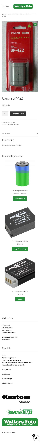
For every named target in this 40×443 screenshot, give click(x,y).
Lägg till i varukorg (18, 113)
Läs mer (20, 299)
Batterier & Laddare (13, 14)
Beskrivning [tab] (6, 133)
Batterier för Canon (26, 14)
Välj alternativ (20, 198)
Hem (5, 14)
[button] (35, 24)
